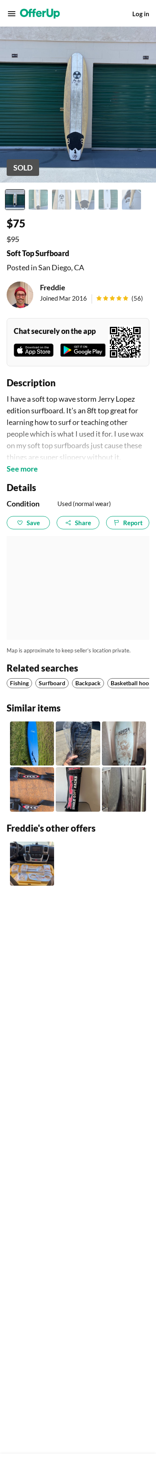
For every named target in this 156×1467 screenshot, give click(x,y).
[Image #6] (131, 199)
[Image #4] (85, 199)
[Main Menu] (12, 14)
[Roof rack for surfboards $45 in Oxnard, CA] (78, 789)
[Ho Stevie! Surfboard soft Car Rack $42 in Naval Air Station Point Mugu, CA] (78, 743)
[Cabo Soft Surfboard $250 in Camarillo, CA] (32, 743)
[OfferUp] (40, 14)
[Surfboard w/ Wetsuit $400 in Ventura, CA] (124, 789)
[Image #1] (15, 199)
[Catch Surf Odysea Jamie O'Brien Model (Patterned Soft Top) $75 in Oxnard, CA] (124, 743)
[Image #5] (108, 199)
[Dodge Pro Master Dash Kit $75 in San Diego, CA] (32, 864)
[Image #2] (38, 199)
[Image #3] (62, 199)
